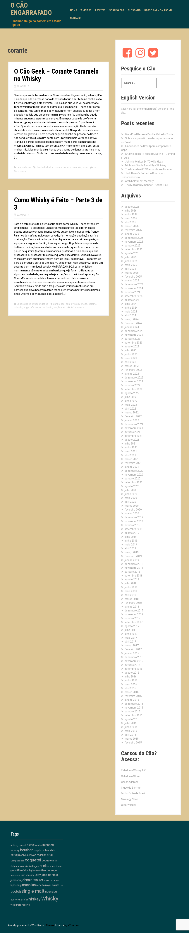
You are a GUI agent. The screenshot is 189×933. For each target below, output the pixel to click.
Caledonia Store (130, 776)
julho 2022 (131, 396)
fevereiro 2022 (133, 416)
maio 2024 (131, 311)
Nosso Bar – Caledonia (158, 10)
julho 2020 (131, 490)
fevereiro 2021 (133, 463)
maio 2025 (131, 264)
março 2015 (132, 738)
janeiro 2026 (132, 233)
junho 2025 (131, 261)
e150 (85, 167)
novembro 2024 (134, 288)
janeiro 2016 (132, 699)
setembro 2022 (133, 389)
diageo (35, 866)
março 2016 (132, 692)
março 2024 (132, 319)
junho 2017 (131, 633)
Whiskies (85, 10)
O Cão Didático (40, 303)
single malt (59, 307)
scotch (16, 891)
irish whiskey (27, 875)
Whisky (49, 898)
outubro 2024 (132, 292)
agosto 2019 (132, 532)
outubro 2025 (132, 245)
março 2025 (132, 272)
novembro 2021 (134, 428)
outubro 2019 (132, 525)
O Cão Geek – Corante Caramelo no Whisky (56, 75)
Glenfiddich (24, 870)
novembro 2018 (134, 567)
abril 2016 (130, 688)
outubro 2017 (132, 618)
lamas (56, 880)
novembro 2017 (134, 614)
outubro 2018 (132, 571)
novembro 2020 (134, 474)
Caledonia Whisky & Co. (134, 770)
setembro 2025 (133, 249)
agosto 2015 (132, 719)
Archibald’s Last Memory (139, 181)
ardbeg (14, 845)
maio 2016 (131, 684)
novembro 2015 (134, 707)
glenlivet (35, 870)
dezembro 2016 (134, 657)
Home (73, 10)
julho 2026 (131, 210)
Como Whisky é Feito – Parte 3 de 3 (58, 203)
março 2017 (132, 645)
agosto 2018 (132, 579)
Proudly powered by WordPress (26, 925)
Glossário (134, 10)
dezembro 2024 (134, 284)
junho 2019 (131, 540)
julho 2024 (131, 303)
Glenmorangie (48, 870)
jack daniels (49, 875)
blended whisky (44, 167)
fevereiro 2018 (133, 602)
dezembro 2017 (134, 610)
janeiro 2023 (132, 373)
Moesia (59, 925)
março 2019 (132, 552)
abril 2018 (130, 595)
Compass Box (17, 860)
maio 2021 (131, 451)
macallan (29, 885)
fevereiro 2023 (133, 369)
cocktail (48, 855)
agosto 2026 (132, 206)
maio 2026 (131, 218)
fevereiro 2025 (133, 276)
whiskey (33, 899)
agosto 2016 (132, 672)
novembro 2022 (134, 381)
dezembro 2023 (134, 330)
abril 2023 (130, 362)
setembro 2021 (133, 435)
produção (47, 307)
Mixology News (129, 799)
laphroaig (16, 885)
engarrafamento (32, 307)
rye (61, 885)
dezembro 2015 (134, 703)
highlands (15, 875)
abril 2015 (130, 734)
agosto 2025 (132, 253)
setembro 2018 (133, 575)
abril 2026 (130, 222)
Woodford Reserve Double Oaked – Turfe (149, 134)
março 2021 (132, 459)
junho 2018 (131, 587)
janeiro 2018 (132, 606)
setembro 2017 (133, 622)
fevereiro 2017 (133, 649)
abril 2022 (130, 408)
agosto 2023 (132, 346)
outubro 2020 (132, 478)
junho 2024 (131, 307)
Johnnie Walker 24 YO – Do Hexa (144, 161)
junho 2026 (131, 214)
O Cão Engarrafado (31, 9)
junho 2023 (131, 354)
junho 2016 (131, 680)
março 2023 (132, 365)
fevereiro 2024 (133, 323)
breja (36, 850)
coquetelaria (49, 860)
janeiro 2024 (132, 327)
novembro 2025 (134, 241)
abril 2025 (130, 268)
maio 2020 (131, 497)
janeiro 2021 (132, 466)
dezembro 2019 (134, 517)
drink (43, 866)
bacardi (22, 845)
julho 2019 (131, 536)
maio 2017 (131, 637)
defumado (16, 866)
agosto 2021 (132, 439)
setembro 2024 (133, 296)
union (22, 900)
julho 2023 (131, 350)
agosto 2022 (132, 393)
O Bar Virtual (128, 804)
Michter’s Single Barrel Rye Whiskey (145, 165)
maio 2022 (131, 404)
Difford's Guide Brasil (133, 793)
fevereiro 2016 (133, 695)
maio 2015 (131, 730)
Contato (75, 17)
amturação (59, 303)
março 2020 (132, 505)
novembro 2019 (134, 521)
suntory (15, 899)
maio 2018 (131, 591)
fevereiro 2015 (133, 742)
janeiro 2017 (132, 653)
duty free (51, 866)
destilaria (26, 866)
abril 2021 (130, 455)
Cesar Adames (129, 781)
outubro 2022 (132, 385)
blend (30, 845)
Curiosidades (24, 167)
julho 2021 (131, 443)
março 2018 (132, 598)
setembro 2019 (133, 529)
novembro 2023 (134, 334)
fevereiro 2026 (133, 230)
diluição (18, 307)
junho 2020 (131, 494)
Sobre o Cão (116, 10)
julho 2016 (131, 676)
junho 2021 (131, 447)
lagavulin (48, 880)
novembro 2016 (134, 661)
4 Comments (77, 307)
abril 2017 (130, 641)
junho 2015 (131, 727)
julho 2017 (131, 629)
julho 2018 (131, 583)
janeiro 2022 (132, 420)
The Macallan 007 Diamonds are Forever (148, 169)
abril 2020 (130, 501)
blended (39, 845)
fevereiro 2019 (133, 556)
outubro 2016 (132, 664)
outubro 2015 (132, 711)
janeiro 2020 (132, 513)
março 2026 (132, 226)
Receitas (100, 10)
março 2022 (132, 412)
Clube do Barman (131, 787)
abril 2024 (130, 315)
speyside (51, 891)
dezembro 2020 (134, 470)
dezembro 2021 (134, 424)
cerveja (15, 855)
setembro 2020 (133, 482)
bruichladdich (47, 850)
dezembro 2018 (134, 563)
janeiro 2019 (132, 560)
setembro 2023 (133, 342)
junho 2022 (131, 400)
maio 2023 (131, 358)
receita (40, 885)
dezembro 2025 (134, 237)
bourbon (26, 850)
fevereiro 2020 (133, 509)
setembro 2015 (133, 715)
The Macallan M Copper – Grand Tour (146, 184)
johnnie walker (32, 880)
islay (38, 875)
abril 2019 (130, 548)
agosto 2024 (132, 299)
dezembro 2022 (134, 377)
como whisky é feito (76, 303)
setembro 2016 (133, 668)
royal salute (52, 885)
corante (58, 167)
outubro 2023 (132, 338)
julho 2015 (131, 723)
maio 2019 (131, 544)
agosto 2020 (132, 486)
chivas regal (35, 855)
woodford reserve (20, 904)
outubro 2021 (132, 431)
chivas (24, 854)
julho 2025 (131, 257)
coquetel (33, 860)
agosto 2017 (132, 626)
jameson (16, 880)
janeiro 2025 (132, 280)
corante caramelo (72, 167)
